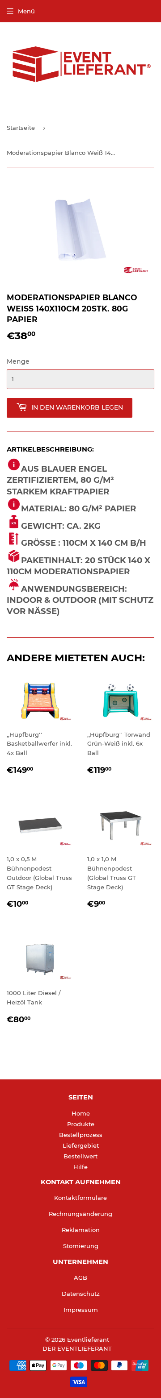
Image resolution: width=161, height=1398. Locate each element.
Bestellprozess (80, 1134)
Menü (26, 11)
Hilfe (80, 1166)
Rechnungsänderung (80, 1213)
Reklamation (81, 1229)
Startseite (21, 127)
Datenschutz (81, 1293)
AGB (80, 1277)
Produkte (80, 1124)
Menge (18, 361)
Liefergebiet (81, 1145)
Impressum (81, 1309)
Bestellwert (80, 1156)
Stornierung (80, 1245)
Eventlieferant (88, 1339)
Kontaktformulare (80, 1197)
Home (81, 1113)
